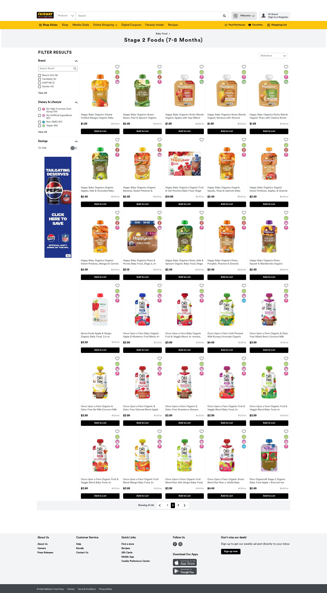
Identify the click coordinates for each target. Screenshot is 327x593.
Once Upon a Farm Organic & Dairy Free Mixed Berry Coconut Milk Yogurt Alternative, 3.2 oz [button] (269, 335)
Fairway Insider (154, 25)
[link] (235, 25)
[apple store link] (185, 565)
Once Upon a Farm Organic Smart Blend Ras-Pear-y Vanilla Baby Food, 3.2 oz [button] (225, 481)
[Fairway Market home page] (46, 16)
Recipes (173, 25)
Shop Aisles (50, 25)
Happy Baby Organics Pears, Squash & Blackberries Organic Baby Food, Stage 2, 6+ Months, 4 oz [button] (268, 262)
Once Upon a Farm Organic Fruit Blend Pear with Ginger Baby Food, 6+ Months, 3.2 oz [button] (184, 481)
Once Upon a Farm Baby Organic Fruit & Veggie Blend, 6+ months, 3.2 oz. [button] (183, 335)
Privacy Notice (105, 589)
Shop (65, 25)
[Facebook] (175, 545)
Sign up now (231, 551)
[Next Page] (185, 505)
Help (78, 544)
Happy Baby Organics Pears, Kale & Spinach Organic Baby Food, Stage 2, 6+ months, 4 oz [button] (184, 262)
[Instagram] (180, 545)
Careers (41, 548)
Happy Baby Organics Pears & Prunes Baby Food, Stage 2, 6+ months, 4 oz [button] (139, 262)
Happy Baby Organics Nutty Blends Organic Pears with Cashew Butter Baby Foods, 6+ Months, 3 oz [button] (269, 116)
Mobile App (127, 557)
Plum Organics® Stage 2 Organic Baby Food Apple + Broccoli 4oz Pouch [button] (267, 481)
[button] (253, 15)
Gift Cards (126, 552)
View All (42, 93)
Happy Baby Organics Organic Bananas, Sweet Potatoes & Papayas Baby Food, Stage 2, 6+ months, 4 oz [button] (140, 189)
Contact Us (82, 552)
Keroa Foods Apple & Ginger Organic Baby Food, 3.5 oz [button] (96, 335)
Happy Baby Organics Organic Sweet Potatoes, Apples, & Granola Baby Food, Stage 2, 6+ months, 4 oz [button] (268, 189)
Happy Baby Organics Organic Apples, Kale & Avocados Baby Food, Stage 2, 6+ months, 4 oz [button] (97, 189)
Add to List (100, 131)
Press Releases (45, 552)
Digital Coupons (131, 25)
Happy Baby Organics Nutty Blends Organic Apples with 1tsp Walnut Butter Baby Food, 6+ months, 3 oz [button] (184, 116)
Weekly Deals (80, 25)
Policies (70, 589)
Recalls (80, 548)
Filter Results (55, 53)
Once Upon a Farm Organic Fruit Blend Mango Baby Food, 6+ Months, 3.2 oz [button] (140, 481)
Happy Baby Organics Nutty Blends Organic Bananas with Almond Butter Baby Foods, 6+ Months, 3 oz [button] (226, 116)
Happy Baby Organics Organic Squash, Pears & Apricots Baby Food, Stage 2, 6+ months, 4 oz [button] (224, 189)
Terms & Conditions (87, 589)
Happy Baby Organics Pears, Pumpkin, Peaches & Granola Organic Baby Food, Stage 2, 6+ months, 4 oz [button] (224, 262)
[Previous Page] (160, 505)
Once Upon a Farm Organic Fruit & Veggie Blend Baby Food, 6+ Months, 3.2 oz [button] (226, 408)
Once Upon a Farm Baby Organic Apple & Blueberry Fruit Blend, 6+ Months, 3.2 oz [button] (141, 335)
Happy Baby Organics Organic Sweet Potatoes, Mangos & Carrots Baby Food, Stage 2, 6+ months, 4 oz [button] (100, 262)
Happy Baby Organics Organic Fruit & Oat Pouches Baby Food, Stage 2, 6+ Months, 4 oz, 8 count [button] (184, 189)
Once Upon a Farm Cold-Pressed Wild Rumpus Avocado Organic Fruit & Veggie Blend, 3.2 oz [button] (225, 335)
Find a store (127, 544)
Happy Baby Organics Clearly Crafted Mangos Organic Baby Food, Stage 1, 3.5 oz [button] (97, 116)
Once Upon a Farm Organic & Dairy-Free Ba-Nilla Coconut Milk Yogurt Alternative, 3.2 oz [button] (99, 408)
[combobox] (65, 16)
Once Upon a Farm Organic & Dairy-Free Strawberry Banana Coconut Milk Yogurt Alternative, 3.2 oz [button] (183, 408)
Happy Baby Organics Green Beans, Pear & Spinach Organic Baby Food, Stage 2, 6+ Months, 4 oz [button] (141, 116)
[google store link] (185, 574)
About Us (42, 544)
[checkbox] (40, 148)
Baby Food (161, 34)
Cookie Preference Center (135, 561)
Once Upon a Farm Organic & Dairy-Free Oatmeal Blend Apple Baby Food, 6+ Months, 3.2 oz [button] (140, 408)
